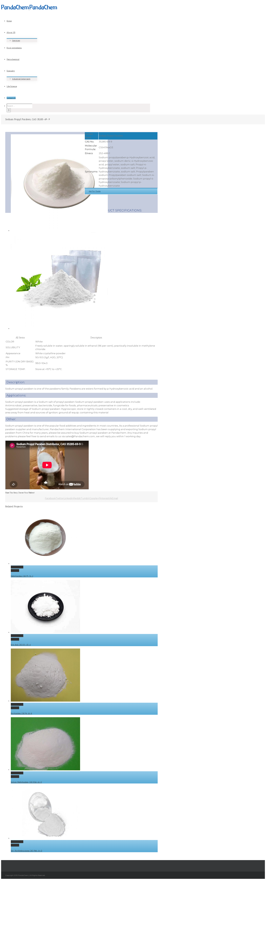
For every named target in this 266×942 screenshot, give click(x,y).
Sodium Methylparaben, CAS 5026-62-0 (26, 782)
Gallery (15, 570)
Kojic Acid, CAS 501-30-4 (21, 645)
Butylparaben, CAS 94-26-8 (21, 713)
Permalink (17, 567)
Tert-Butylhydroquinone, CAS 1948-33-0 (26, 851)
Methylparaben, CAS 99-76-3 (22, 576)
